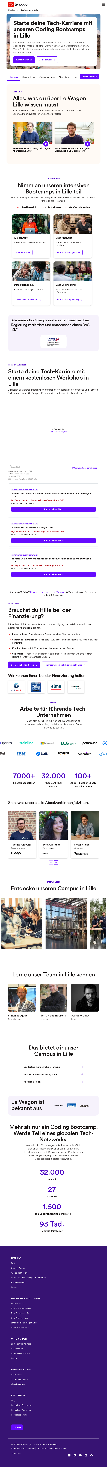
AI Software (21, 237)
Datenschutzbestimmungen (23, 1448)
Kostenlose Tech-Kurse (21, 1405)
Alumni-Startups (18, 1384)
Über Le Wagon (18, 1268)
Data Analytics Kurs (19, 1318)
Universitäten (17, 1349)
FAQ (13, 1263)
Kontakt (17, 1427)
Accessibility (60, 1448)
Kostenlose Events (19, 1415)
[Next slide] (56, 862)
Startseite (13, 10)
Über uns (13, 77)
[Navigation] (103, 4)
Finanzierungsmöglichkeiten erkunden (63, 665)
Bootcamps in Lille (29, 10)
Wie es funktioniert (19, 1273)
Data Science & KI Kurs (21, 1308)
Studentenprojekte (19, 1379)
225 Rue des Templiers (59, 432)
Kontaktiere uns (24, 60)
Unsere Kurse (28, 77)
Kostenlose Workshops (21, 1410)
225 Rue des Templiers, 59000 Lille (22, 479)
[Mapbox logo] (14, 466)
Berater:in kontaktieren (22, 665)
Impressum (16, 1453)
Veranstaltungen (47, 77)
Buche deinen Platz (53, 509)
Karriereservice (18, 1282)
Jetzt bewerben (47, 60)
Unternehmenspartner (20, 1353)
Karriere (14, 1358)
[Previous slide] (51, 862)
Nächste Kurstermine (20, 1327)
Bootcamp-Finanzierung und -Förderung (28, 1278)
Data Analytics (64, 237)
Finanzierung (65, 77)
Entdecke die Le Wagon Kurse (24, 1323)
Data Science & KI (24, 284)
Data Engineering (66, 284)
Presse (14, 1287)
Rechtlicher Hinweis (45, 1448)
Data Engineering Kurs (20, 1313)
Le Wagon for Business (21, 1344)
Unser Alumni (16, 1374)
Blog (13, 1400)
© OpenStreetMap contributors (84, 468)
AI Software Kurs (18, 1303)
